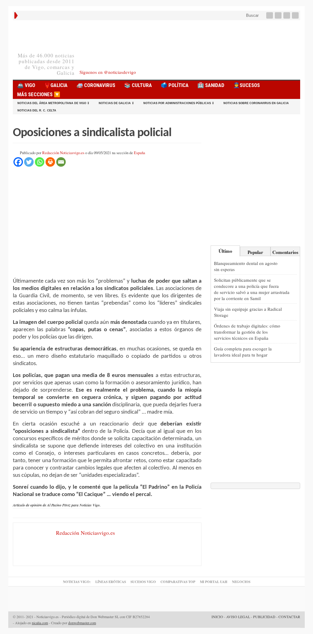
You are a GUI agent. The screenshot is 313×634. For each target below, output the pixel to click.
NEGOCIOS (241, 581)
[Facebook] (270, 15)
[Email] (61, 162)
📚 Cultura (138, 85)
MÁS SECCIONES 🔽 (38, 94)
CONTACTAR (289, 616)
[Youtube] (287, 15)
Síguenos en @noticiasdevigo (107, 72)
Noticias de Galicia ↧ (116, 103)
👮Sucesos (246, 85)
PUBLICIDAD (264, 616)
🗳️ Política (175, 85)
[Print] (50, 162)
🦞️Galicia (56, 85)
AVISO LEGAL (238, 616)
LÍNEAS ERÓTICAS (110, 581)
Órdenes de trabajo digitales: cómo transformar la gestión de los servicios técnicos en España (247, 332)
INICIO (217, 616)
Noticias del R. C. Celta (36, 110)
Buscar (252, 15)
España (139, 152)
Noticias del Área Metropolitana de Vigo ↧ (53, 103)
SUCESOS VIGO (143, 581)
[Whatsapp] (39, 162)
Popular (255, 252)
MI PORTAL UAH (213, 581)
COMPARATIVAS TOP (177, 581)
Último (225, 251)
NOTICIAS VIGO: (77, 581)
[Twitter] (278, 15)
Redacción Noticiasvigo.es (63, 152)
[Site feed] (296, 15)
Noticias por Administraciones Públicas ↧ (178, 103)
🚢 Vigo (26, 85)
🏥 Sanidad (210, 85)
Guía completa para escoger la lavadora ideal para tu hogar (243, 352)
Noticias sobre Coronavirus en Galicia (256, 103)
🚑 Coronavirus (95, 85)
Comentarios (285, 252)
